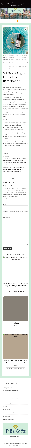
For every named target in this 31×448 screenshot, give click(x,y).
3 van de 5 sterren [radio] (8, 219)
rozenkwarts (17, 171)
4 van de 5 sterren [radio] (10, 219)
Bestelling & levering (8, 416)
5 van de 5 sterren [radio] (12, 219)
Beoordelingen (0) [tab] (9, 178)
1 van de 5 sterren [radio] (4, 219)
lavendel (10, 169)
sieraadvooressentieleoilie (19, 173)
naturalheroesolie (7, 171)
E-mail (5, 204)
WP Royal (19, 445)
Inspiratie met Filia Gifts (18, 160)
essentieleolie (19, 165)
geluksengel (15, 167)
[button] (25, 29)
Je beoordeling (7, 222)
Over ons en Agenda (8, 403)
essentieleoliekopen (7, 167)
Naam (5, 199)
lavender (14, 169)
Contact (5, 406)
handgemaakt (21, 167)
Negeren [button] (18, 5)
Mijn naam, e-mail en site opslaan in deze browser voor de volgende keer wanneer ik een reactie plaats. (15, 212)
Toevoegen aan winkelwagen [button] (15, 291)
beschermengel (10, 164)
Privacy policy (6, 409)
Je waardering (7, 217)
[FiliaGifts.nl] (15, 10)
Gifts (11, 160)
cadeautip (21, 164)
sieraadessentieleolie (8, 173)
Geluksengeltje (6, 160)
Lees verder (15, 329)
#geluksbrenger (9, 162)
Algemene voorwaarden (9, 413)
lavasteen (5, 169)
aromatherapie (16, 162)
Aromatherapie (16, 158)
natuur (12, 171)
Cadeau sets (23, 158)
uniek (26, 173)
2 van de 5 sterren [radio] (6, 219)
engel (9, 165)
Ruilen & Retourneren (8, 419)
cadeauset (16, 164)
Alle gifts (11, 158)
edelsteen (5, 165)
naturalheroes (20, 169)
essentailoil (13, 165)
